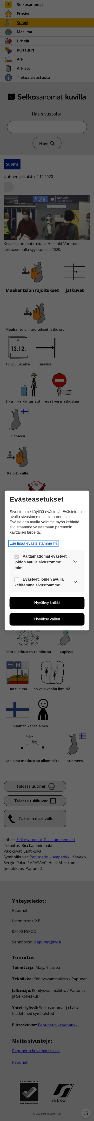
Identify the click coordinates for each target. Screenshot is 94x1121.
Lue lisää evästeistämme (31, 543)
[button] (75, 562)
